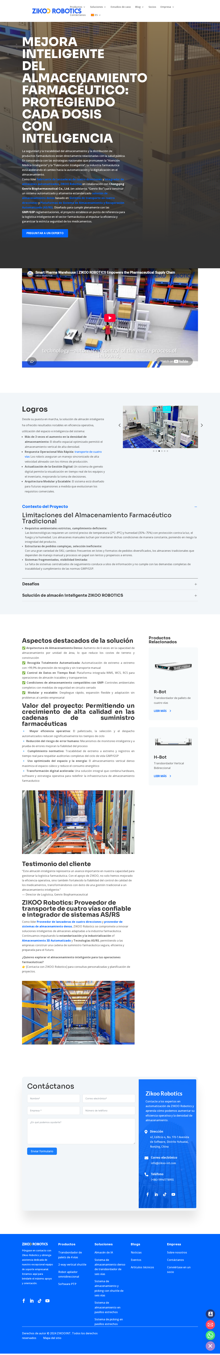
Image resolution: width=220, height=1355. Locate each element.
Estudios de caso (121, 7)
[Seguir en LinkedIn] (156, 1194)
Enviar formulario (42, 1151)
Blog (138, 7)
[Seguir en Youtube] (173, 1194)
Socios (152, 7)
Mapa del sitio (52, 1338)
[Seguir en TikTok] (164, 1194)
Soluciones (96, 7)
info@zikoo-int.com (163, 1163)
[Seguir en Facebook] (147, 1194)
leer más (160, 711)
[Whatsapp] (210, 1335)
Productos (76, 7)
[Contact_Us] (210, 1314)
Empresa (166, 7)
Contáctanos (78, 15)
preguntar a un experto (45, 233)
